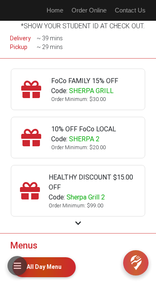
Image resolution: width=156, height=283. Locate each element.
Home (55, 10)
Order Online (89, 10)
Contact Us (130, 10)
